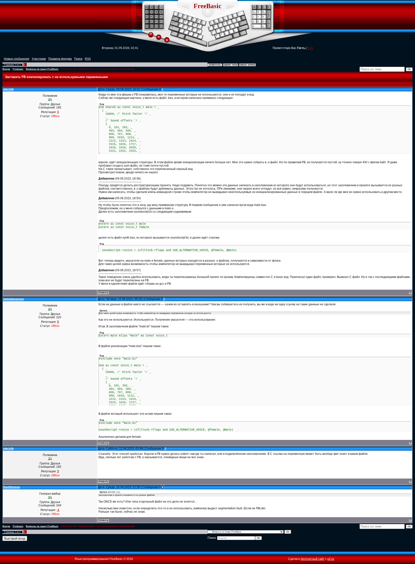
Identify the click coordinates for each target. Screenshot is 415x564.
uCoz (330, 559)
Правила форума (60, 58)
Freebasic (18, 69)
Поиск (78, 58)
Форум (6, 69)
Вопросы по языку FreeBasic (42, 69)
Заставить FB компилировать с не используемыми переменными (98, 69)
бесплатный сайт (312, 559)
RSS (310, 48)
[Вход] (158, 36)
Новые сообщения (16, 58)
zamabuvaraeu (13, 299)
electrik (8, 89)
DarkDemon (11, 487)
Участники (39, 58)
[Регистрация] (167, 40)
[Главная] (150, 33)
